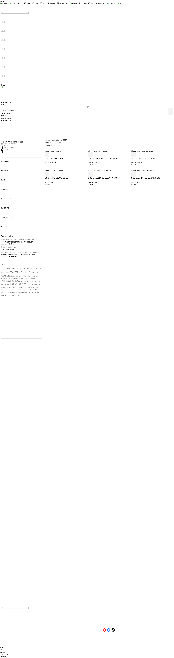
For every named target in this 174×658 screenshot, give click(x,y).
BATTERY (24, 271)
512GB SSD (5, 272)
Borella (47, 622)
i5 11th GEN (31, 281)
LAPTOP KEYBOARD (14, 287)
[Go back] (80, 126)
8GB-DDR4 (4, 269)
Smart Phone (92, 618)
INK (40, 281)
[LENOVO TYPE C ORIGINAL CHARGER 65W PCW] (19, 253)
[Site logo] (15, 16)
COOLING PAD (36, 276)
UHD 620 (9, 293)
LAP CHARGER (18, 284)
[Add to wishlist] (148, 174)
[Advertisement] (21, 319)
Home (47, 140)
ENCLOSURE (4, 278)
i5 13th (36, 281)
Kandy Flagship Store (52, 632)
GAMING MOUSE (9, 281)
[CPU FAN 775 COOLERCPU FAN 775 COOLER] (17, 240)
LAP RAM (63, 600)
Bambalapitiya (49, 625)
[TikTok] (113, 630)
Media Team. (59, 645)
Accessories (92, 611)
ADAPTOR (14, 272)
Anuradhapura (49, 615)
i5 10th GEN (24, 281)
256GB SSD (36, 269)
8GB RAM (11, 269)
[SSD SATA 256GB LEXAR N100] (142, 171)
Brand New (34, 272)
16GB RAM (25, 269)
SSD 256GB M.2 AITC (8, 249)
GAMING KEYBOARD (32, 278)
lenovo (25, 287)
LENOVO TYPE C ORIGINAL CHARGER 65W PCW (18, 255)
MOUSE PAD (101, 600)
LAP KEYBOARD (32, 284)
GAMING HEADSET (16, 278)
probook (14, 290)
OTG (5, 290)
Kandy (47, 628)
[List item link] (21, 630)
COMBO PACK (14, 276)
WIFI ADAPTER (23, 293)
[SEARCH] (170, 111)
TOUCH (3, 293)
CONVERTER (25, 276)
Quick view (138, 174)
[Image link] (15, 611)
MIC (34, 287)
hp (19, 281)
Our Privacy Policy (94, 638)
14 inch (18, 269)
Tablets (90, 622)
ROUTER (19, 290)
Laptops (91, 615)
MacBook (30, 287)
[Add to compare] (143, 174)
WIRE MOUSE (23, 296)
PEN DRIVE (9, 290)
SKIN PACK (24, 290)
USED (15, 292)
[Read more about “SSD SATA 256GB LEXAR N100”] (133, 174)
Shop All (47, 635)
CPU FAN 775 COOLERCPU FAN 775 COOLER (17, 242)
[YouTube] (104, 630)
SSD (38, 290)
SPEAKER (32, 290)
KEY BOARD (5, 284)
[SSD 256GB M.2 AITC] (9, 247)
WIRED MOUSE (34, 293)
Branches (48, 611)
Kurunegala (48, 618)
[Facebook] (108, 630)
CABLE (5, 275)
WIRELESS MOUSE (10, 296)
